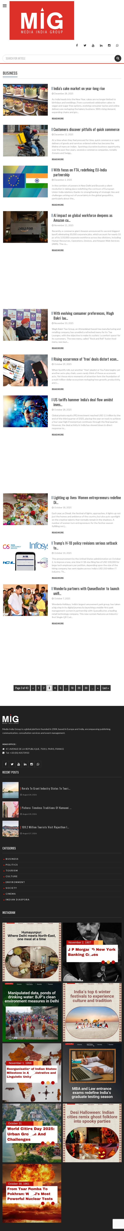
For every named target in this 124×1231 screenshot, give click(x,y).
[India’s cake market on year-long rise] (26, 102)
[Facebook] (77, 45)
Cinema (11, 893)
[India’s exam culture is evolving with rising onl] (92, 1072)
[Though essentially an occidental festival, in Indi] (92, 1133)
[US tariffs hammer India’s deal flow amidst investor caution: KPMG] (26, 415)
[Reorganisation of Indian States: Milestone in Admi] (31, 1072)
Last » (106, 688)
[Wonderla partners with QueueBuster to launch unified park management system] (26, 604)
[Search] (117, 58)
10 (72, 688)
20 (79, 688)
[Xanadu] (42, 20)
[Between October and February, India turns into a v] (92, 1012)
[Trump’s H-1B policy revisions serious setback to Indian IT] (26, 559)
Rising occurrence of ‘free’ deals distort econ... (85, 358)
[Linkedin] (101, 45)
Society (11, 888)
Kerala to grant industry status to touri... (46, 788)
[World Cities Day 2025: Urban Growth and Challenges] (31, 1133)
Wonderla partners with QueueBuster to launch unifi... (86, 591)
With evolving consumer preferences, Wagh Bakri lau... (83, 315)
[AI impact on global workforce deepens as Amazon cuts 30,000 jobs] (26, 231)
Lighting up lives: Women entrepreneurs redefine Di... (87, 500)
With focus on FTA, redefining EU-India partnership (80, 172)
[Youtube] (93, 45)
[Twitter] (85, 45)
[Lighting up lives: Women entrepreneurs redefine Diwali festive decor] (26, 513)
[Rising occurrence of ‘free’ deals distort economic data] (26, 372)
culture (12, 876)
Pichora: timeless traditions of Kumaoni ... (47, 808)
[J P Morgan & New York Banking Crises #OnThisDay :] (92, 952)
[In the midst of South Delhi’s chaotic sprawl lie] (31, 952)
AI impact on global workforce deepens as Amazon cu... (82, 217)
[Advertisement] (62, 282)
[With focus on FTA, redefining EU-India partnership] (26, 186)
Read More (58, 118)
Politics (12, 864)
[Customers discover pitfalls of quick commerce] (26, 143)
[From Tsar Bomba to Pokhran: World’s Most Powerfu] (31, 1193)
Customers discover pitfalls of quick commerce (86, 129)
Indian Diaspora (18, 899)
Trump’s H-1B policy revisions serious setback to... (85, 545)
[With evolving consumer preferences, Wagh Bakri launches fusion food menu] (26, 329)
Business (12, 859)
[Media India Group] (10, 719)
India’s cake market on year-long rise (79, 88)
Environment (15, 882)
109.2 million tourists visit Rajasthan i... (45, 827)
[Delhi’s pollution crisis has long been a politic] (31, 1012)
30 (86, 688)
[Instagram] (109, 45)
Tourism (12, 870)
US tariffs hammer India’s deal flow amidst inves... (83, 402)
